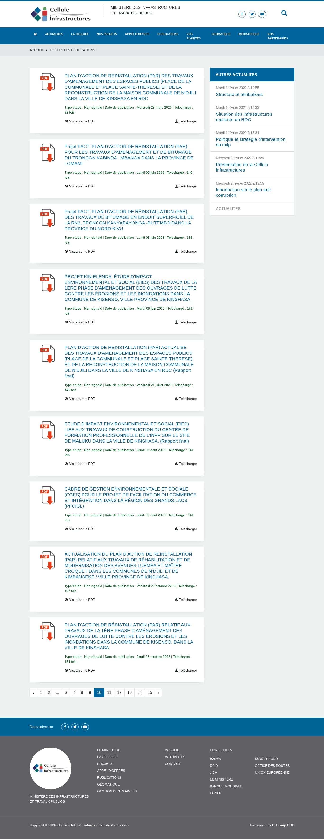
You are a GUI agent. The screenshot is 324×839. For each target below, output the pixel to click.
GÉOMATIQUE (108, 784)
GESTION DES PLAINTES (117, 791)
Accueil (37, 50)
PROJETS (104, 764)
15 (150, 693)
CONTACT (173, 764)
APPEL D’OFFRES (111, 770)
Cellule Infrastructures (77, 825)
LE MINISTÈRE (108, 750)
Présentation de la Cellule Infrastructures (242, 167)
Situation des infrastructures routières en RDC (244, 117)
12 (119, 693)
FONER (216, 793)
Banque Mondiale (226, 786)
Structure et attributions (239, 94)
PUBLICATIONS (109, 777)
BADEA (215, 759)
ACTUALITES (175, 757)
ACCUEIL (172, 750)
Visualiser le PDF (81, 121)
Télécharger (187, 121)
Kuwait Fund (266, 759)
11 (109, 693)
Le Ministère (221, 779)
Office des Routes (272, 765)
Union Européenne (272, 772)
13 (129, 693)
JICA (213, 772)
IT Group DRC (283, 825)
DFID (214, 765)
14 (140, 693)
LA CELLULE (107, 757)
